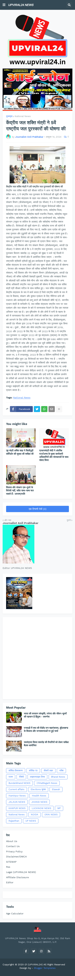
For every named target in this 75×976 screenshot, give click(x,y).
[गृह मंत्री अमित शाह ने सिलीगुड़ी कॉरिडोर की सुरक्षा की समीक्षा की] (21, 437)
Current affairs (16, 789)
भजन (11, 776)
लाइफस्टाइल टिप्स (37, 776)
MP (59, 808)
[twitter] (34, 951)
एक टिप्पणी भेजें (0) (37, 509)
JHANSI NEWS (39, 802)
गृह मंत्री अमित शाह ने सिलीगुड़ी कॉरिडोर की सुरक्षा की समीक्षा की (19, 452)
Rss (8, 866)
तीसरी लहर (48, 770)
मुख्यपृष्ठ (9, 116)
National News (23, 116)
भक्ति (61, 770)
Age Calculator (15, 913)
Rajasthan (14, 821)
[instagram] (41, 951)
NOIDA (34, 814)
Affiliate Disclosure (17, 877)
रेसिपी (21, 776)
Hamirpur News (17, 795)
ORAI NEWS (51, 814)
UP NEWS (30, 821)
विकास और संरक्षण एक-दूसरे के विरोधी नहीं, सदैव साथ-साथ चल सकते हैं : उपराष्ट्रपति (20, 490)
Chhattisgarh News (47, 783)
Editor (9, 882)
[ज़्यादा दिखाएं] (59, 409)
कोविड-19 (33, 770)
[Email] (51, 409)
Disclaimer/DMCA (16, 856)
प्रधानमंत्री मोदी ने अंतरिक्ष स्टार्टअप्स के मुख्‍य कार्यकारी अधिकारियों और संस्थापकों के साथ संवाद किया (53, 455)
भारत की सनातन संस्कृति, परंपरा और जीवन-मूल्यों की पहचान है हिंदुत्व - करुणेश (45, 715)
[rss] (49, 951)
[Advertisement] (37, 658)
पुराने (69, 520)
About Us (11, 841)
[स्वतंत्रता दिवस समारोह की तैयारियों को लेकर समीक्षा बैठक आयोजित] (14, 746)
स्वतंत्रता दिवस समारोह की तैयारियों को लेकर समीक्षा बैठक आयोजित (46, 744)
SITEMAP (11, 861)
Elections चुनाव (38, 789)
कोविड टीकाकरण (16, 770)
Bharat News (58, 776)
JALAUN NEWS (17, 802)
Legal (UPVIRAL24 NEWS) (21, 872)
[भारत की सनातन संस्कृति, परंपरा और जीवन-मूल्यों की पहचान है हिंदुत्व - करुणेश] (14, 717)
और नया (7, 520)
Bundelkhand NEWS (19, 783)
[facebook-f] (26, 951)
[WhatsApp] (44, 409)
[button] (4, 5)
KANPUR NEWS (17, 808)
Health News (39, 795)
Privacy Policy (14, 851)
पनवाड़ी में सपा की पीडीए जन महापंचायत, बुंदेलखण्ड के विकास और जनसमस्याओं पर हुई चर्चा (46, 729)
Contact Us (13, 846)
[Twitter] (37, 409)
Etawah (56, 789)
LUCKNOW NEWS (41, 808)
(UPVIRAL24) (35, 964)
